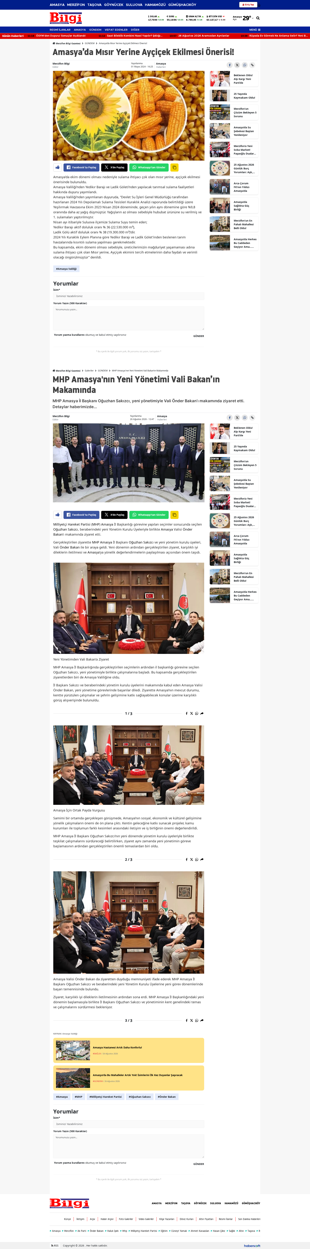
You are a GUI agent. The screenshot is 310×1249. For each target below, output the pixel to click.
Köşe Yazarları (166, 1219)
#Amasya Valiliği (66, 268)
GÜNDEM (95, 30)
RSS (55, 1245)
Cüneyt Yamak (178, 1231)
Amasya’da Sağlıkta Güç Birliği (241, 205)
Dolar (153, 16)
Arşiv (92, 1219)
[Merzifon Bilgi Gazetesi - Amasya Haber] (69, 1203)
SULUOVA (134, 5)
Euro (171, 16)
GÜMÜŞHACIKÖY (182, 5)
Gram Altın (195, 16)
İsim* (56, 289)
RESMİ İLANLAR (60, 30)
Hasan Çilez (218, 1231)
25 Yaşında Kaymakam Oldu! (244, 95)
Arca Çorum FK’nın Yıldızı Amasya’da (241, 187)
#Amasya (62, 1096)
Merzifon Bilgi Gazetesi (68, 43)
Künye (67, 1219)
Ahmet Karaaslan (198, 1231)
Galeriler (89, 370)
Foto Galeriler (126, 1219)
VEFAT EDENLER (116, 30)
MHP (95, 524)
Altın (240, 1231)
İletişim (80, 1219)
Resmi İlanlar (226, 1219)
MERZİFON (76, 5)
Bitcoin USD (215, 16)
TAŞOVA (94, 5)
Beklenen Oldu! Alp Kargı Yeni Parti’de (243, 78)
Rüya (260, 1231)
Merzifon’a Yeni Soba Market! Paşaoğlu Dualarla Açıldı (245, 149)
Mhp (123, 1231)
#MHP (78, 1096)
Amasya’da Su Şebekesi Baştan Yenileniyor (244, 131)
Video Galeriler (146, 1219)
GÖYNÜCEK (113, 5)
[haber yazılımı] (252, 1245)
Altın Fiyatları (206, 1219)
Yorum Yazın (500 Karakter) (70, 303)
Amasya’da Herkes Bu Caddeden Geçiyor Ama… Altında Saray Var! (245, 243)
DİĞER (135, 30)
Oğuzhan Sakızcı (65, 529)
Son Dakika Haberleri (249, 1219)
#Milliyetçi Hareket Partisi (106, 1096)
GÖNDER (198, 336)
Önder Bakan (70, 547)
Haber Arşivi (107, 1219)
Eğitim (163, 1231)
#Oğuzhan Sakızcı (140, 1096)
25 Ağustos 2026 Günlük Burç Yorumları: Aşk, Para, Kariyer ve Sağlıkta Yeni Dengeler (244, 168)
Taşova (250, 1231)
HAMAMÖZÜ (155, 5)
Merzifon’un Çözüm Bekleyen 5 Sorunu (245, 112)
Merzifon (68, 1231)
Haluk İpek (112, 1231)
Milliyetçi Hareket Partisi (71, 524)
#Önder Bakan (167, 1096)
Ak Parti (80, 1231)
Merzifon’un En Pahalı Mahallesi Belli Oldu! (244, 224)
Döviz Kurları (186, 1219)
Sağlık (231, 1231)
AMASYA (57, 5)
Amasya (161, 63)
